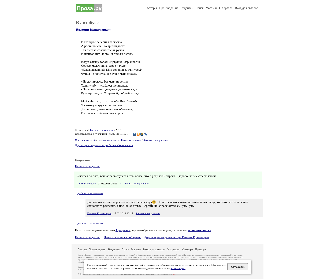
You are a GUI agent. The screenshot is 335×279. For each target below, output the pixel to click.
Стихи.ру (187, 249)
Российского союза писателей (159, 274)
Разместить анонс (131, 140)
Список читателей (85, 140)
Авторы (152, 8)
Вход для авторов (246, 8)
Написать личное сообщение (122, 237)
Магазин (211, 8)
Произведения (168, 8)
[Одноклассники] (138, 134)
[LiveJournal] (145, 134)
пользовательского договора (216, 255)
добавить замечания (90, 193)
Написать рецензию (87, 166)
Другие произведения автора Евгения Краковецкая (104, 145)
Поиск (199, 8)
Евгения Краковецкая (93, 29)
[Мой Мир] (142, 134)
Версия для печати (108, 140)
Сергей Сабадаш (86, 183)
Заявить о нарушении (155, 140)
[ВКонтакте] (134, 134)
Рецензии (187, 8)
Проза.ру (200, 249)
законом (133, 257)
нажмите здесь (178, 268)
